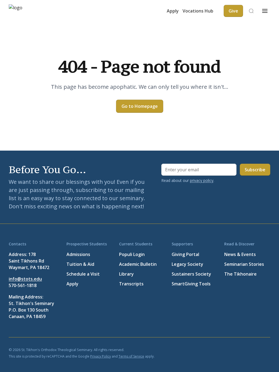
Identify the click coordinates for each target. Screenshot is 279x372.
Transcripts (131, 284)
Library (126, 274)
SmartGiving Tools (191, 284)
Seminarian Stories (244, 264)
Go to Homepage (140, 106)
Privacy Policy (100, 356)
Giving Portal (185, 254)
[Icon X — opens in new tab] (228, 349)
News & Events (240, 254)
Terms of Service (131, 356)
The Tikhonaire (240, 274)
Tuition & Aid (80, 264)
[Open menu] (264, 10)
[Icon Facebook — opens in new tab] (214, 349)
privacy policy (201, 180)
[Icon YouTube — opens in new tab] (254, 349)
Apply (173, 11)
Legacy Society (187, 264)
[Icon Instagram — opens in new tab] (267, 349)
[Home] (25, 10)
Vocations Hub (198, 11)
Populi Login (132, 254)
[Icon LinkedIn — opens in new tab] (241, 349)
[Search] (251, 11)
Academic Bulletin (138, 264)
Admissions (78, 254)
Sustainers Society (191, 274)
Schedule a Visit (83, 274)
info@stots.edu (25, 279)
